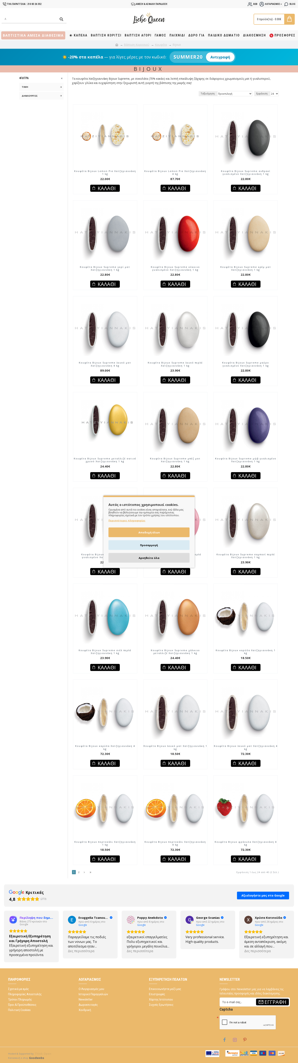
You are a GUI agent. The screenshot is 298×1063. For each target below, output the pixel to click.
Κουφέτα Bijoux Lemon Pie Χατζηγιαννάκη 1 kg (105, 172)
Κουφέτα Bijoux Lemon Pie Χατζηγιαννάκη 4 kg (175, 172)
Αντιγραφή (220, 57)
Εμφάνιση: (262, 93)
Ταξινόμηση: (208, 93)
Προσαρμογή (149, 545)
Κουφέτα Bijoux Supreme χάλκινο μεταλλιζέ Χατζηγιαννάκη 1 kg (175, 652)
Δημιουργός (30, 95)
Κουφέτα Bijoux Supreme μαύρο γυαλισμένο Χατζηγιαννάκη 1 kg (245, 364)
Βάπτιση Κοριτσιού (136, 45)
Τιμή (25, 86)
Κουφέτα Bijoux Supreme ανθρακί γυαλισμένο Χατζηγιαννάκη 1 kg (245, 172)
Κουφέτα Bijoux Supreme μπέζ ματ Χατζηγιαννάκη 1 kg (175, 460)
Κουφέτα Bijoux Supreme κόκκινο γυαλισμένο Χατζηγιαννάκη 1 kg (175, 268)
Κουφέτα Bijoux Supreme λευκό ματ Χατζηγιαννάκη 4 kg (105, 364)
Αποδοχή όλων (149, 532)
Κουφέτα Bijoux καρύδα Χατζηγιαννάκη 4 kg (105, 747)
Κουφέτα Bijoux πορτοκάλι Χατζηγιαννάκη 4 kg (175, 843)
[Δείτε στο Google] (13, 924)
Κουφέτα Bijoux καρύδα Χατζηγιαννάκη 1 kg (245, 652)
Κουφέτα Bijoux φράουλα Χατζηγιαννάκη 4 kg (246, 843)
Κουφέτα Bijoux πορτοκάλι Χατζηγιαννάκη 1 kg (105, 843)
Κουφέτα (161, 45)
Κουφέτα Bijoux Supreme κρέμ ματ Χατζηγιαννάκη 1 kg (245, 268)
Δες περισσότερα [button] (22, 955)
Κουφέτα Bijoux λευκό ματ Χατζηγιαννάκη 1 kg (175, 747)
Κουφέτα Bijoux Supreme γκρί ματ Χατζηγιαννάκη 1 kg (105, 268)
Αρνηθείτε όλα (149, 558)
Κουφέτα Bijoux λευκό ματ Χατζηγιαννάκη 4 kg (246, 747)
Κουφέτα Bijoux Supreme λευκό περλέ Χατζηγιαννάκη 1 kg (175, 364)
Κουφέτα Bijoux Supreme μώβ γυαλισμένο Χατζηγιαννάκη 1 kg (245, 460)
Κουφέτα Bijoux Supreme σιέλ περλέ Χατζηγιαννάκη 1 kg (105, 652)
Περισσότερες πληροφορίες (126, 520)
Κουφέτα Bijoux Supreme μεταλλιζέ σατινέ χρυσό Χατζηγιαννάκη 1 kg (105, 460)
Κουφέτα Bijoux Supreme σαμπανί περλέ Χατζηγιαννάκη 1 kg (246, 556)
